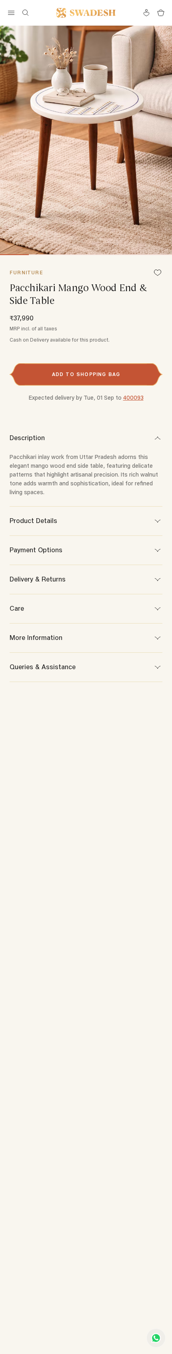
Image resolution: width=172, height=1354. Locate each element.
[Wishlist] (157, 273)
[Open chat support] (156, 1338)
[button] (86, 374)
